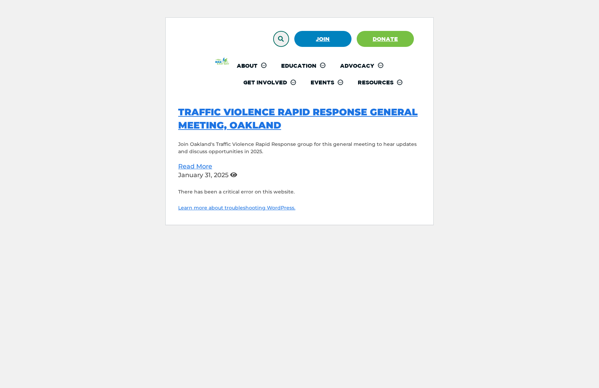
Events (322, 82)
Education (298, 66)
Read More (195, 166)
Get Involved (265, 82)
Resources (375, 82)
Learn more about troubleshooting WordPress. (236, 208)
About (247, 66)
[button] (281, 39)
